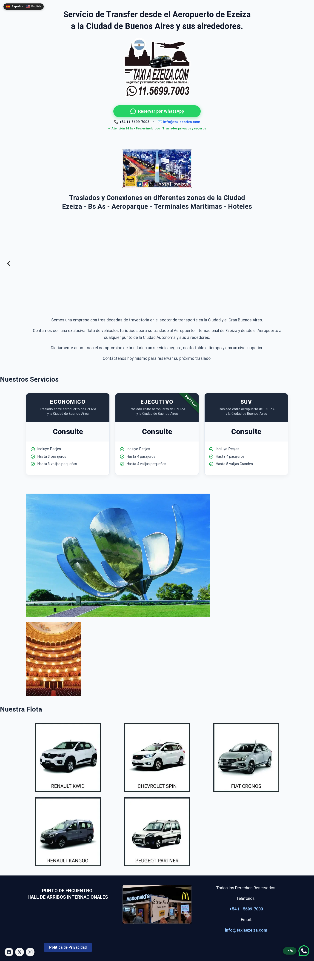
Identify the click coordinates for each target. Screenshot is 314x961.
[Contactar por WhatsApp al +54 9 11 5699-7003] (157, 168)
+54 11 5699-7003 (246, 909)
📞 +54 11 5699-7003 (131, 122)
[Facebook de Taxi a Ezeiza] (9, 952)
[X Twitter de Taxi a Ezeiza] (19, 952)
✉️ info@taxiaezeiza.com (179, 122)
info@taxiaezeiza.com (246, 930)
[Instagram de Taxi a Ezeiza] (30, 952)
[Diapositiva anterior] (9, 264)
